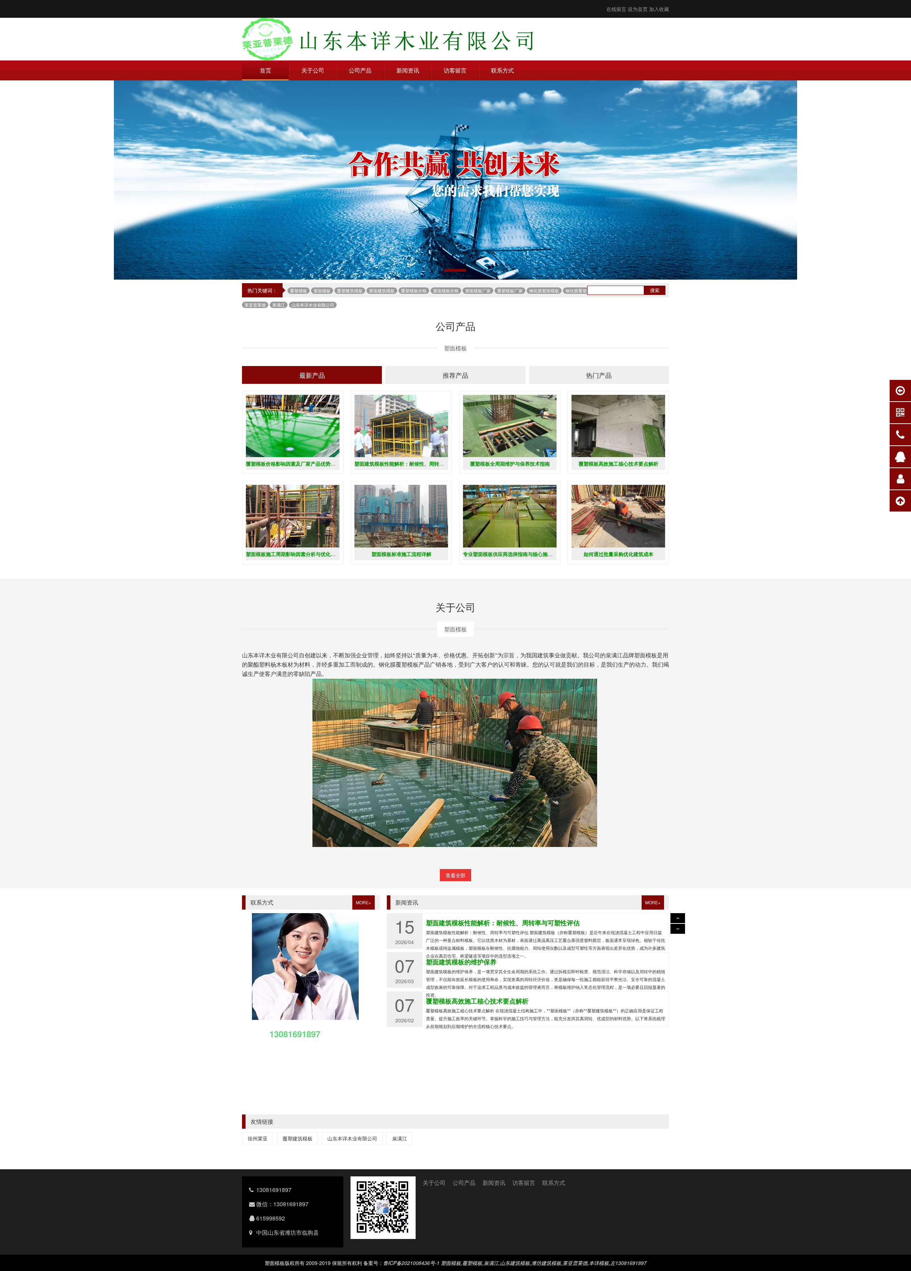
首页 (265, 70)
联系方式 (502, 70)
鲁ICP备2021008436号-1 (411, 1262)
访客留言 (455, 70)
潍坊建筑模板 (546, 1262)
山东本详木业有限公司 (312, 305)
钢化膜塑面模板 (544, 290)
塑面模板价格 (446, 290)
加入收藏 (659, 8)
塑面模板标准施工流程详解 (401, 553)
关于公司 (312, 70)
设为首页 (638, 8)
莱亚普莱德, (576, 1262)
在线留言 (616, 8)
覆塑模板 (298, 290)
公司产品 (360, 70)
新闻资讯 (407, 70)
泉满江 (278, 305)
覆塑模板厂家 (510, 290)
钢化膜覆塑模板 (580, 290)
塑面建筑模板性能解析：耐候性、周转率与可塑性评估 (414, 463)
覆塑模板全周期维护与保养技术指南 (510, 463)
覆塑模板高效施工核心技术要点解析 (618, 463)
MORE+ (363, 902)
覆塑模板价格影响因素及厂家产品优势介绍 (293, 463)
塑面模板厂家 (478, 290)
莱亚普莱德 (255, 305)
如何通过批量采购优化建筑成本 (618, 553)
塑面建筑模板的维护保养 (461, 922)
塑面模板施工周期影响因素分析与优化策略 (293, 553)
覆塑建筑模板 (350, 290)
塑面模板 (322, 290)
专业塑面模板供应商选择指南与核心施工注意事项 (518, 553)
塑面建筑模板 (382, 290)
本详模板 (599, 1262)
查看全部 (455, 875)
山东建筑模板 (515, 1262)
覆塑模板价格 (414, 290)
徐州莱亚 (258, 1138)
